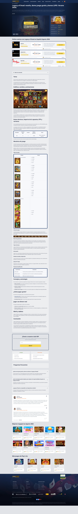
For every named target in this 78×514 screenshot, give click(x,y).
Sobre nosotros (14, 483)
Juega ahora (61, 53)
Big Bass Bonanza (16, 433)
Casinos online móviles (41, 485)
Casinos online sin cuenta (41, 489)
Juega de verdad (29, 23)
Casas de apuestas (33, 1)
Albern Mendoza (19, 397)
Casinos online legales (41, 483)
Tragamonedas (16, 3)
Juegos (59, 1)
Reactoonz (16, 465)
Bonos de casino (48, 1)
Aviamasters (36, 447)
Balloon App (47, 433)
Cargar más (39, 68)
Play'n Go (59, 25)
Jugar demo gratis (30, 26)
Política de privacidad (15, 488)
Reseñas (39, 1)
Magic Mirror (26, 447)
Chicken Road (58, 433)
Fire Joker (42, 465)
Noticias (27, 488)
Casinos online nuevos (41, 484)
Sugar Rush (47, 447)
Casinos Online (26, 1)
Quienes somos (14, 481)
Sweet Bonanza (26, 433)
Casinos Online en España (41, 481)
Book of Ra (14, 447)
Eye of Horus (58, 447)
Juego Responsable (15, 485)
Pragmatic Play (26, 435)
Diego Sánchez (19, 409)
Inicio (13, 3)
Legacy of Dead (30, 465)
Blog (26, 485)
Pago (43, 1)
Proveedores (54, 1)
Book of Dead (36, 433)
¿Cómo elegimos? (15, 484)
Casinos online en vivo (41, 488)
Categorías (27, 481)
